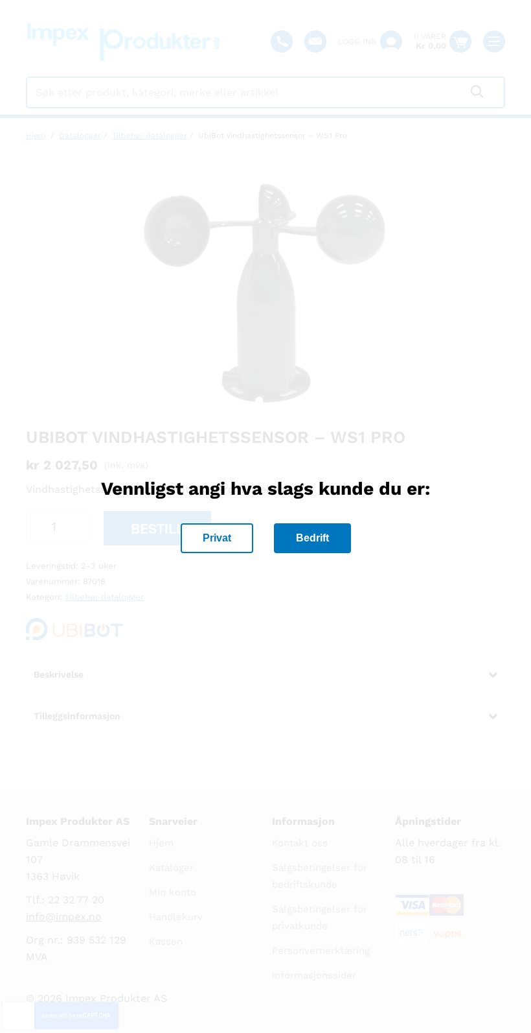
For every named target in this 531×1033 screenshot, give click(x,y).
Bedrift (312, 537)
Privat (217, 537)
